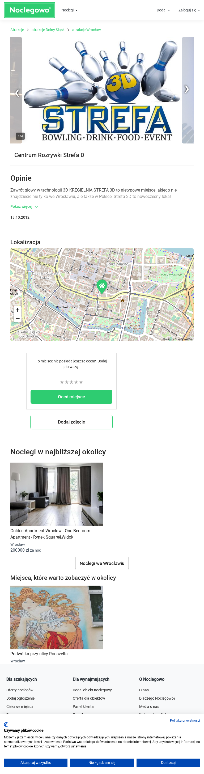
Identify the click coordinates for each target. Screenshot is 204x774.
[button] (102, 286)
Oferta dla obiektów (89, 698)
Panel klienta (83, 706)
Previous (17, 142)
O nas (144, 690)
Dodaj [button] (162, 10)
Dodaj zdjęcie (71, 422)
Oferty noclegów (19, 690)
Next (190, 40)
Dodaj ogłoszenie (20, 698)
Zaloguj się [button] (187, 10)
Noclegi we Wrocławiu (102, 563)
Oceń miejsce (71, 396)
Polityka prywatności (185, 720)
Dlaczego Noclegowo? (157, 698)
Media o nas (149, 706)
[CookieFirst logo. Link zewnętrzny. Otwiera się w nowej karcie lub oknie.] (6, 724)
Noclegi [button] (67, 10)
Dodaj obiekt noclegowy (92, 690)
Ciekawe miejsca (19, 706)
